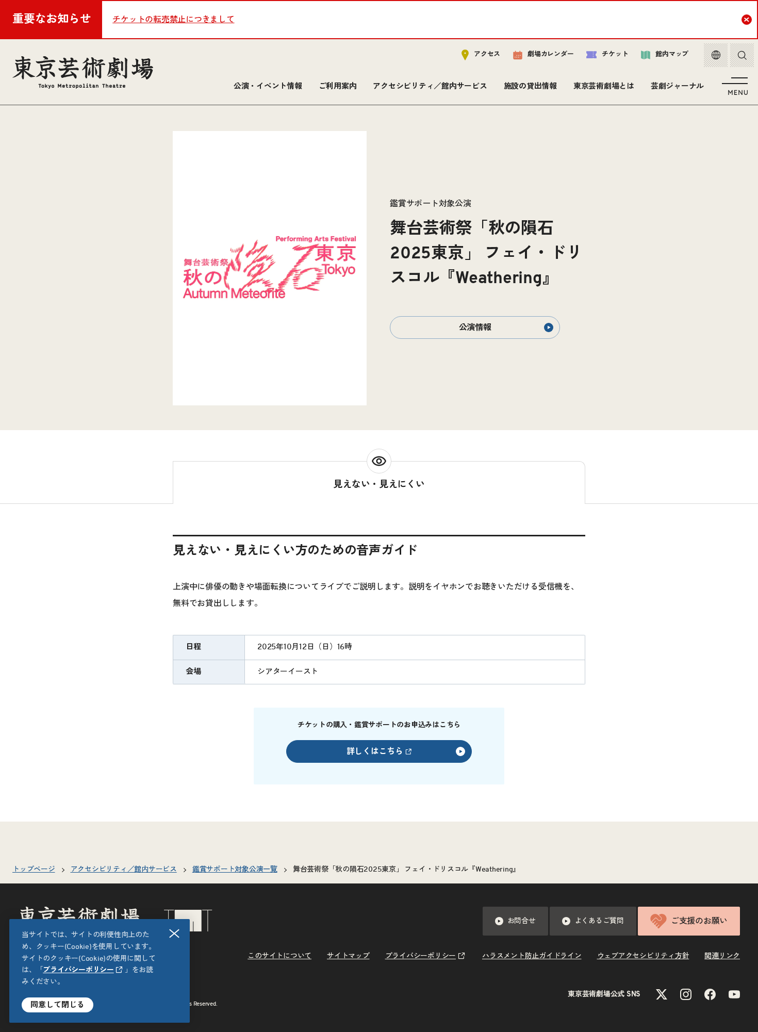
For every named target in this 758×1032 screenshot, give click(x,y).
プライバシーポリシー (78, 970)
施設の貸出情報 (530, 86)
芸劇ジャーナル (677, 86)
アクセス (487, 54)
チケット (615, 54)
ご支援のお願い (699, 921)
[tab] (379, 482)
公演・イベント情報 (268, 86)
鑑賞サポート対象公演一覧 (234, 869)
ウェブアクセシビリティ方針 (643, 956)
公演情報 (475, 327)
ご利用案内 (338, 86)
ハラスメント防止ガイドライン (532, 956)
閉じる (174, 933)
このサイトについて (279, 956)
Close (746, 19)
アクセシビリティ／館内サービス (430, 86)
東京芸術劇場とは (603, 86)
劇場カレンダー (550, 54)
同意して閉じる (57, 1005)
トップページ (33, 869)
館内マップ (671, 54)
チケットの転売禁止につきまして (173, 19)
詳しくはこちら (375, 751)
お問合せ (521, 921)
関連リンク (722, 956)
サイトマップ (348, 956)
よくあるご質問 (599, 921)
